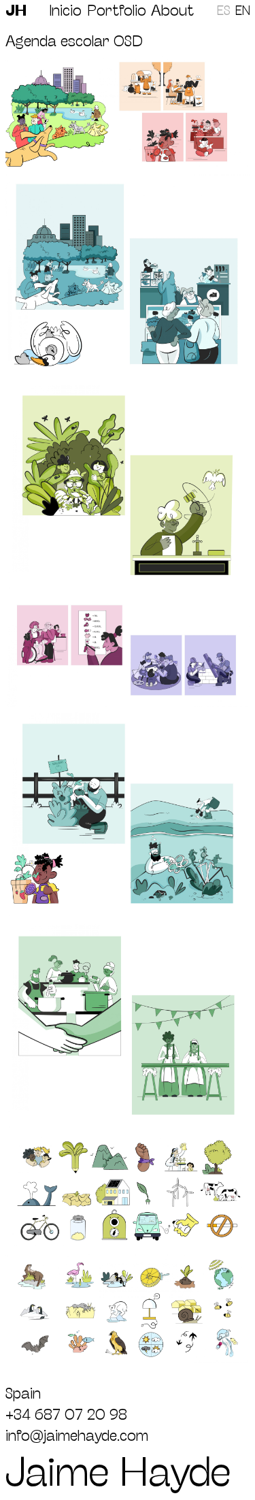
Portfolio (116, 9)
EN (242, 10)
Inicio (65, 9)
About (172, 9)
